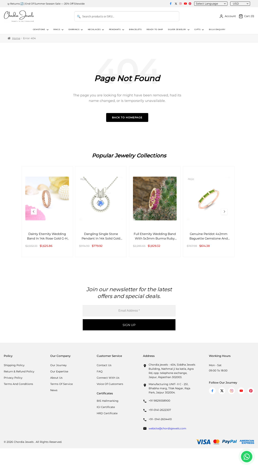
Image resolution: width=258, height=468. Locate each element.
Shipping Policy (14, 365)
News (53, 390)
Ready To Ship (155, 29)
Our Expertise (59, 371)
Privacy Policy (13, 377)
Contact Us (104, 365)
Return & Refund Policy (19, 371)
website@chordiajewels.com (167, 428)
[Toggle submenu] (47, 29)
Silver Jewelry (177, 29)
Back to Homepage (127, 117)
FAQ (100, 371)
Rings (56, 29)
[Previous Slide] (34, 212)
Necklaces (94, 29)
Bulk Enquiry (217, 29)
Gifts (197, 29)
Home (16, 38)
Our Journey (58, 365)
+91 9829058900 (159, 400)
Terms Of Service (61, 384)
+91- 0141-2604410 (160, 419)
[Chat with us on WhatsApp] (246, 456)
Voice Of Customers (110, 384)
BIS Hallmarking (107, 400)
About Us (56, 377)
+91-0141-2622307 (160, 410)
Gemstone (39, 29)
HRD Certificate (107, 413)
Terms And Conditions (18, 384)
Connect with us (108, 377)
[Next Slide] (224, 212)
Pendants (115, 29)
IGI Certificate (106, 407)
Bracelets (135, 29)
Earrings (74, 29)
